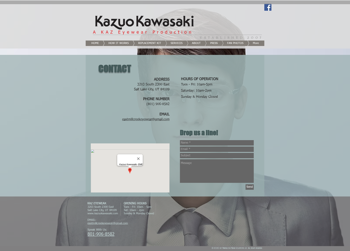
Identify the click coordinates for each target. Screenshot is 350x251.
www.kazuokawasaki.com (103, 213)
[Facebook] (267, 7)
